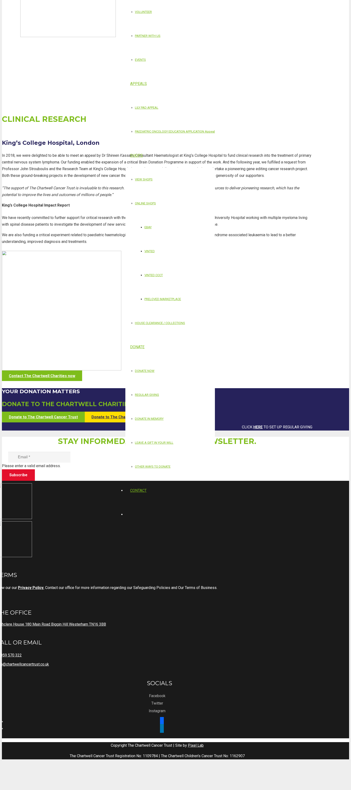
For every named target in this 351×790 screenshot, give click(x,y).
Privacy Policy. (31, 587)
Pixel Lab (196, 745)
